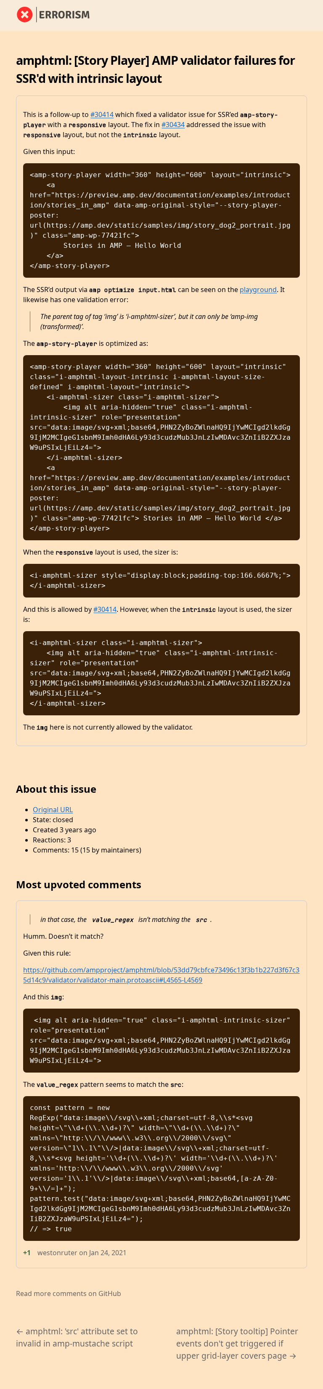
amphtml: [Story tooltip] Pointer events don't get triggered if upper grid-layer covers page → (237, 1343)
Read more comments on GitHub (68, 1293)
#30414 (102, 114)
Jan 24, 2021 (108, 1252)
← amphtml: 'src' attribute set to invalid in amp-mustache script (77, 1337)
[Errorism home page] (58, 15)
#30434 (173, 124)
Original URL (53, 809)
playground (258, 289)
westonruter (57, 1252)
